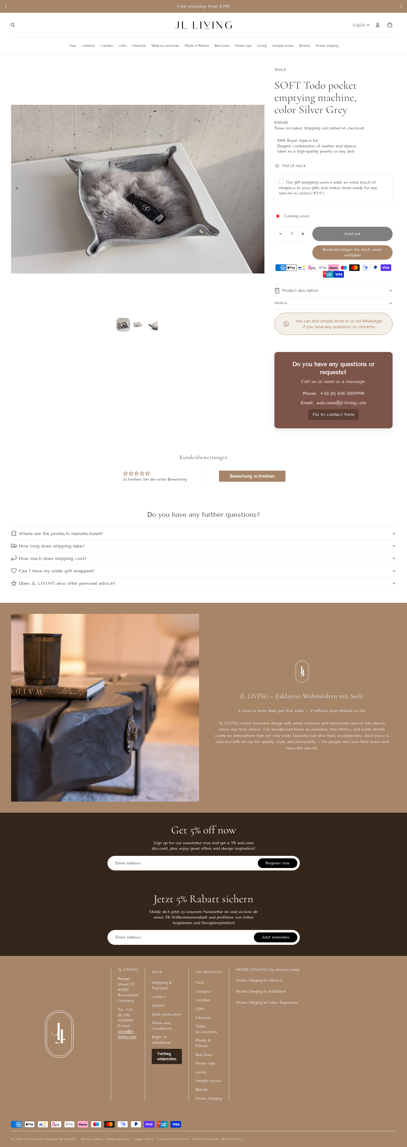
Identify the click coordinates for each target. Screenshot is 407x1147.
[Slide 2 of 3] (138, 325)
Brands (201, 1089)
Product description (300, 290)
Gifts (199, 1009)
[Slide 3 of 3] (152, 325)
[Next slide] (401, 6)
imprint (158, 1005)
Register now (278, 863)
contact (159, 996)
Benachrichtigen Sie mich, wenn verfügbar (352, 252)
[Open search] (13, 25)
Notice (280, 303)
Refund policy (232, 1139)
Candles (202, 1000)
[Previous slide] (6, 6)
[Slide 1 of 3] (123, 325)
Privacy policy (92, 1139)
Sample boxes (208, 1080)
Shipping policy (118, 1139)
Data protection (166, 1014)
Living (200, 1072)
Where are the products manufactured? (61, 533)
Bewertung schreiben (252, 476)
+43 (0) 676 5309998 (342, 393)
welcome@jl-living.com (341, 402)
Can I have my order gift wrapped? (56, 571)
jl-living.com (33, 1139)
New (199, 982)
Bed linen (204, 1054)
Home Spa (205, 1063)
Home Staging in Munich (259, 980)
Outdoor (203, 991)
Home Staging (208, 1098)
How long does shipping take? (51, 546)
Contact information (173, 1139)
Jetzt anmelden (276, 937)
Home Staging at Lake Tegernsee (267, 1002)
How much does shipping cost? (52, 558)
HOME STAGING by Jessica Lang (267, 969)
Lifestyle (203, 1017)
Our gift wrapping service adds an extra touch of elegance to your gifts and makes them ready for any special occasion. (328, 187)
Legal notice (144, 1139)
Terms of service (205, 1139)
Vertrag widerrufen (166, 1056)
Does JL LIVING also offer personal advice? (67, 583)
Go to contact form (333, 414)
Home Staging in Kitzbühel (261, 991)
